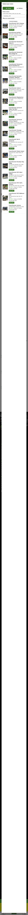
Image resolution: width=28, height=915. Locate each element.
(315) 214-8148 (13, 146)
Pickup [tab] (9, 8)
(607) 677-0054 (13, 102)
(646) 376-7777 (13, 27)
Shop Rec (11, 29)
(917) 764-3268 (13, 178)
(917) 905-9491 (13, 157)
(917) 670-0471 (13, 209)
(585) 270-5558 (13, 47)
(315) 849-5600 (13, 114)
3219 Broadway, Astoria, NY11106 (16, 206)
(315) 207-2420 (13, 134)
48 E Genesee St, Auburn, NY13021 (16, 89)
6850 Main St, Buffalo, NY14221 (16, 33)
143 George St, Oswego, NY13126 (16, 131)
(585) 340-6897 (13, 71)
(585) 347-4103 (13, 83)
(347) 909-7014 (13, 167)
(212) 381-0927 (13, 200)
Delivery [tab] (20, 8)
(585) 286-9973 (13, 59)
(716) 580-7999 (13, 36)
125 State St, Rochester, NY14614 (16, 44)
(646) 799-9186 (13, 188)
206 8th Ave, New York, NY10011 (16, 24)
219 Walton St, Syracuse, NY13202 (16, 122)
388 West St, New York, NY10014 (16, 175)
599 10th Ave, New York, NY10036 (16, 185)
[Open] (24, 15)
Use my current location (9, 18)
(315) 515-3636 (13, 92)
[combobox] (13, 16)
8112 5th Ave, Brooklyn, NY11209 (16, 164)
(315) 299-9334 (13, 125)
